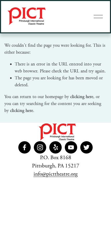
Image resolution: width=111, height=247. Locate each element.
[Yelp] (55, 147)
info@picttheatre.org (56, 174)
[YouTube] (71, 147)
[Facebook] (24, 147)
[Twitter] (86, 147)
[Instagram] (40, 147)
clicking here (81, 97)
